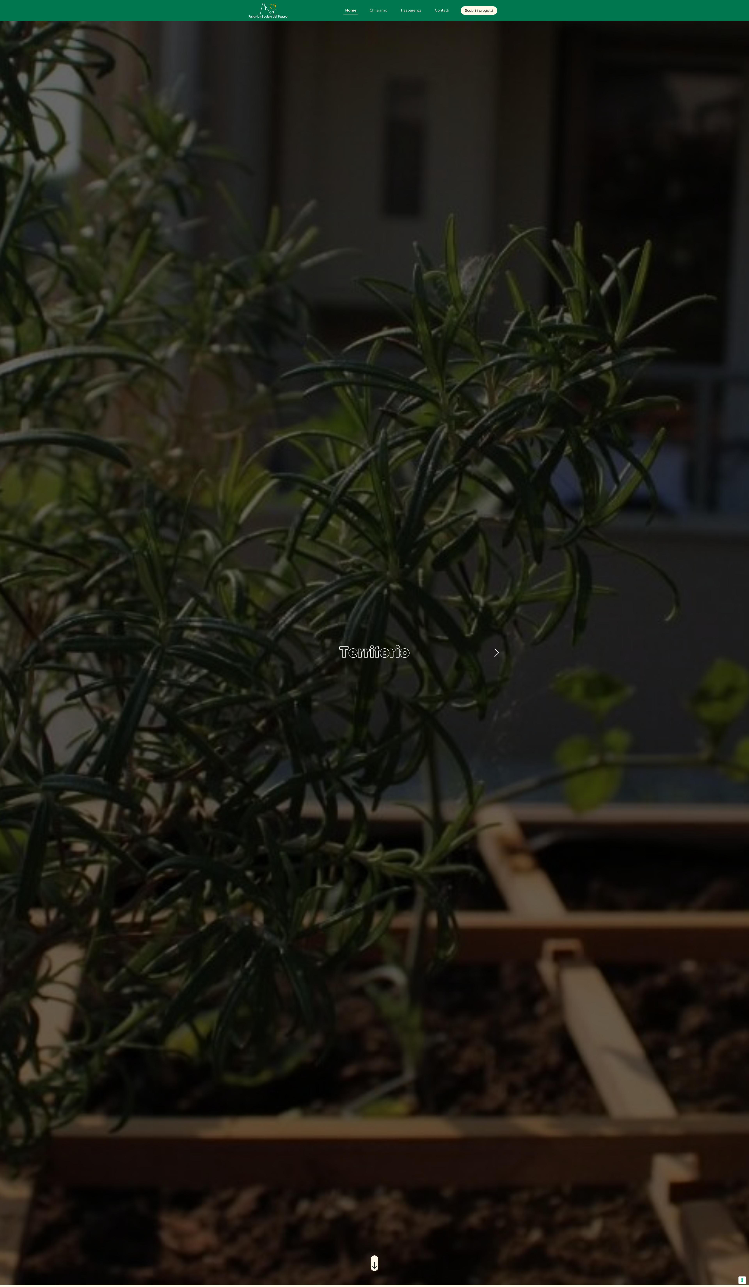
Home (350, 10)
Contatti (442, 10)
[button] (496, 653)
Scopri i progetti (479, 10)
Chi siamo (378, 10)
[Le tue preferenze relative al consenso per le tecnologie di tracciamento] (742, 1280)
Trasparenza (411, 10)
